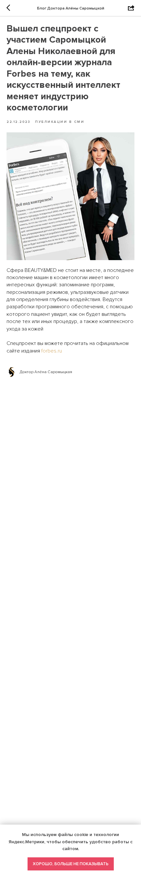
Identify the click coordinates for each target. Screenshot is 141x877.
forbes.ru (51, 351)
